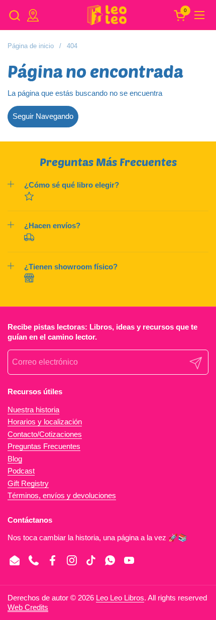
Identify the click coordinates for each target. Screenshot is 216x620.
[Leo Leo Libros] (106, 15)
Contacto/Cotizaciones (45, 434)
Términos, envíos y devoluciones (62, 495)
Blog (15, 458)
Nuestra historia (33, 409)
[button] (14, 15)
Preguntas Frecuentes (44, 446)
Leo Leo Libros (120, 597)
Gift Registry (28, 483)
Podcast (21, 471)
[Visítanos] (33, 15)
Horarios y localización (45, 421)
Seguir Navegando (43, 116)
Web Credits (28, 607)
